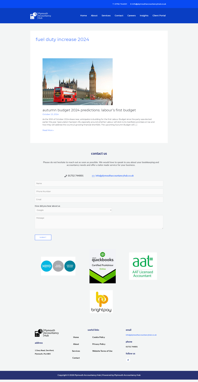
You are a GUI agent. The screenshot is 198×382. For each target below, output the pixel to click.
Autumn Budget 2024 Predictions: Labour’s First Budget (89, 110)
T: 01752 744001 (120, 4)
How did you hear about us (47, 206)
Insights (144, 15)
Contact (119, 15)
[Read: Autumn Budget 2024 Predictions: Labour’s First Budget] (78, 82)
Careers (131, 15)
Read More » (48, 130)
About (94, 15)
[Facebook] (128, 360)
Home (83, 15)
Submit (43, 237)
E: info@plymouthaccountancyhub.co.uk (148, 4)
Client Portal (159, 15)
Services (106, 15)
